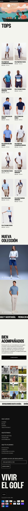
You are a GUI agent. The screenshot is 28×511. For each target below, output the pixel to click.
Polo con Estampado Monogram (7, 90)
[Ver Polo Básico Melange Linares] (7, 133)
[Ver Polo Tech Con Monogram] (20, 160)
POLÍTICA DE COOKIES (7, 453)
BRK (12, 497)
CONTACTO (4, 449)
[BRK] (14, 4)
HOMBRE (4, 422)
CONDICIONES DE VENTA (8, 451)
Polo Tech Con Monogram (18, 171)
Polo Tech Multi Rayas (20, 89)
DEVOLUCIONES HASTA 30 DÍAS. (10, 404)
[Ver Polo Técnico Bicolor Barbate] (7, 106)
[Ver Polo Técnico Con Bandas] (20, 106)
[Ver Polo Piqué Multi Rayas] (20, 51)
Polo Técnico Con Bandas (19, 117)
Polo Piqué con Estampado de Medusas (7, 62)
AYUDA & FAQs (5, 447)
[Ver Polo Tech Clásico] (7, 188)
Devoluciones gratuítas (13, 1)
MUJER (3, 423)
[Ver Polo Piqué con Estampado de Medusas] (7, 51)
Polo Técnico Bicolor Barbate (7, 117)
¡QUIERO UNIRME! (5, 466)
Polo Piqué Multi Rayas (20, 62)
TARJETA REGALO (6, 427)
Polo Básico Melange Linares (7, 144)
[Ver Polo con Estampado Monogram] (7, 79)
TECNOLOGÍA (5, 437)
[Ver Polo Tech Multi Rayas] (20, 79)
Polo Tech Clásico (6, 198)
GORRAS (4, 425)
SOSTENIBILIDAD (6, 439)
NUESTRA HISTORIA (7, 435)
